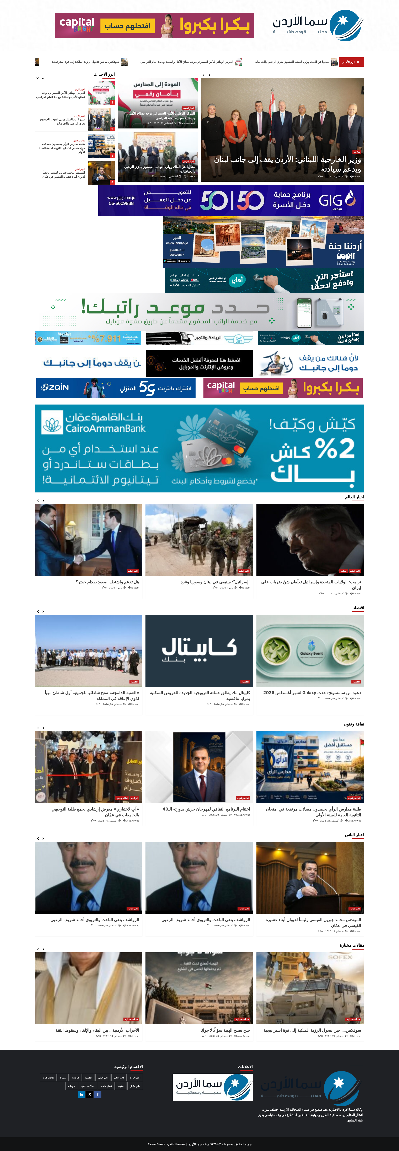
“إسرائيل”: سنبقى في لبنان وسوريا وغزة (326, 581)
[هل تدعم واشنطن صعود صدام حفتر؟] (199, 540)
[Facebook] (97, 1094)
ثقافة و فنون (79, 114)
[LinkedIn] (81, 1094)
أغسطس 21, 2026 (168, 176)
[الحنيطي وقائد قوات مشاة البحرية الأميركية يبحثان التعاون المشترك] (282, 130)
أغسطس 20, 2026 (334, 704)
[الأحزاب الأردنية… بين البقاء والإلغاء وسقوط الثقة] (199, 988)
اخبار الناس (80, 143)
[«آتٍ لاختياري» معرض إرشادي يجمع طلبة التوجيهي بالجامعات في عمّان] (199, 767)
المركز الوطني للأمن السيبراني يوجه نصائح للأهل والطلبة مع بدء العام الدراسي (292, 61)
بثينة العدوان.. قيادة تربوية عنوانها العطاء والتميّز (98, 919)
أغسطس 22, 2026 (163, 123)
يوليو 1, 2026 (337, 587)
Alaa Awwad (188, 123)
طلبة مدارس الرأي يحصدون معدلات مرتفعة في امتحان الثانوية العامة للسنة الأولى (62, 121)
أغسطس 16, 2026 (218, 820)
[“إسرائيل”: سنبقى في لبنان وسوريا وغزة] (310, 540)
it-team (357, 176)
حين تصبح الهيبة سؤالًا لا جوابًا (336, 1030)
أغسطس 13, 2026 (334, 176)
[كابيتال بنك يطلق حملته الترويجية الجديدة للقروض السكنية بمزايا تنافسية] (310, 651)
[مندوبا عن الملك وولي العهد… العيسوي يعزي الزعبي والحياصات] (101, 93)
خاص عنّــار (135, 1086)
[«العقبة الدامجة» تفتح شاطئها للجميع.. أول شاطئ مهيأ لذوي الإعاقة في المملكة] (199, 651)
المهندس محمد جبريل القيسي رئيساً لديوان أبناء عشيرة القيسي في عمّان (93, 61)
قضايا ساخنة (106, 1086)
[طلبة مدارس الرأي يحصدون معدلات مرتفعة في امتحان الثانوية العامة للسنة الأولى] (101, 119)
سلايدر (357, 151)
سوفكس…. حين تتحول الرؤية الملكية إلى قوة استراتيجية (191, 61)
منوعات (71, 1086)
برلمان (63, 1077)
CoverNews (156, 1144)
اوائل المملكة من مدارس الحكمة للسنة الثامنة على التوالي (88, 1030)
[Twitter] (89, 1094)
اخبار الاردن (188, 108)
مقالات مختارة (78, 169)
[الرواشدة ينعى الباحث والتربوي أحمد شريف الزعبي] (310, 878)
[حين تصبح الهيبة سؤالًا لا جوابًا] (310, 988)
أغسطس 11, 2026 (113, 820)
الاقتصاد (356, 681)
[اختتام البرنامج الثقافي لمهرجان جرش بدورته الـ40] (310, 767)
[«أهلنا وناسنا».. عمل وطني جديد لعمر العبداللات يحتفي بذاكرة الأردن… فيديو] (88, 767)
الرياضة (245, 798)
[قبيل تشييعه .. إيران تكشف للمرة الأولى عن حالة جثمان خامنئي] (88, 540)
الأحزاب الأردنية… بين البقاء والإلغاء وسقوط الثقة (208, 1030)
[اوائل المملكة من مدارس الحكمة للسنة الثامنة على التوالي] (88, 988)
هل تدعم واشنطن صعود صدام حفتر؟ (218, 581)
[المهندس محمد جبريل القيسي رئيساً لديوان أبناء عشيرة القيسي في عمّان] (101, 146)
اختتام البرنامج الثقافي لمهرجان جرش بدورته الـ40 (317, 809)
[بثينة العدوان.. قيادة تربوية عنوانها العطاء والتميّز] (88, 878)
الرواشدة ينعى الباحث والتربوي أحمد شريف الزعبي (316, 919)
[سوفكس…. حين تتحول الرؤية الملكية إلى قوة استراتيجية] (101, 173)
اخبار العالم (355, 570)
